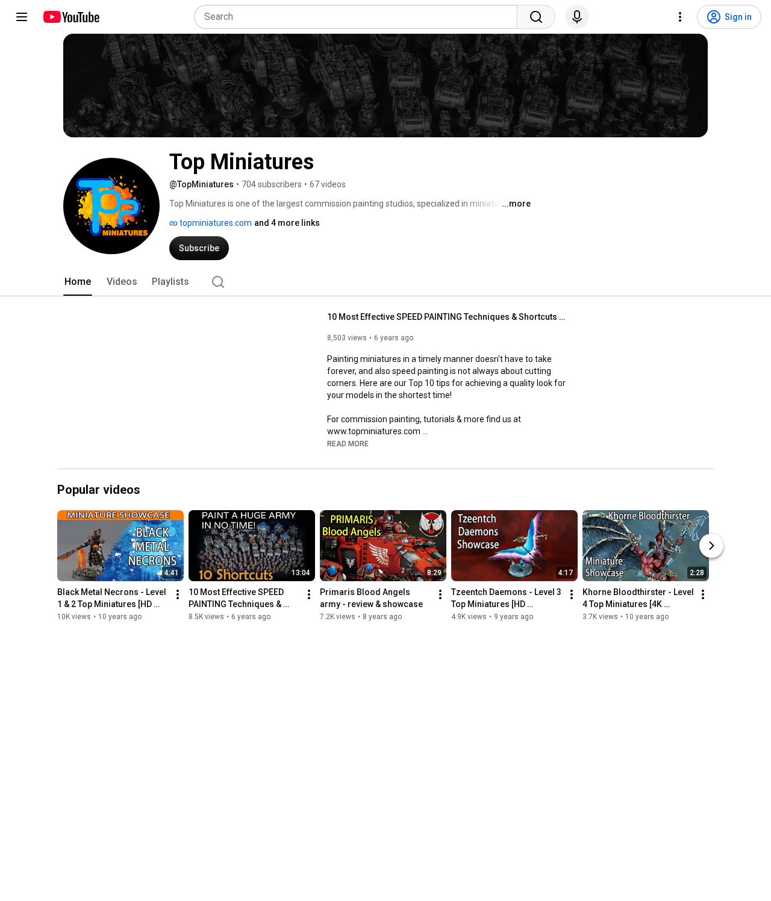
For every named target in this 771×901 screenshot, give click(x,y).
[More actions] (178, 595)
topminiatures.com (215, 223)
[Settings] (680, 17)
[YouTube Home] (71, 17)
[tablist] (385, 281)
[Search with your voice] (577, 17)
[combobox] (359, 17)
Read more (348, 444)
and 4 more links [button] (287, 223)
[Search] (536, 17)
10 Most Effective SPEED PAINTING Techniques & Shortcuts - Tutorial (448, 317)
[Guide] (21, 17)
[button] (348, 443)
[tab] (77, 281)
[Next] (711, 546)
